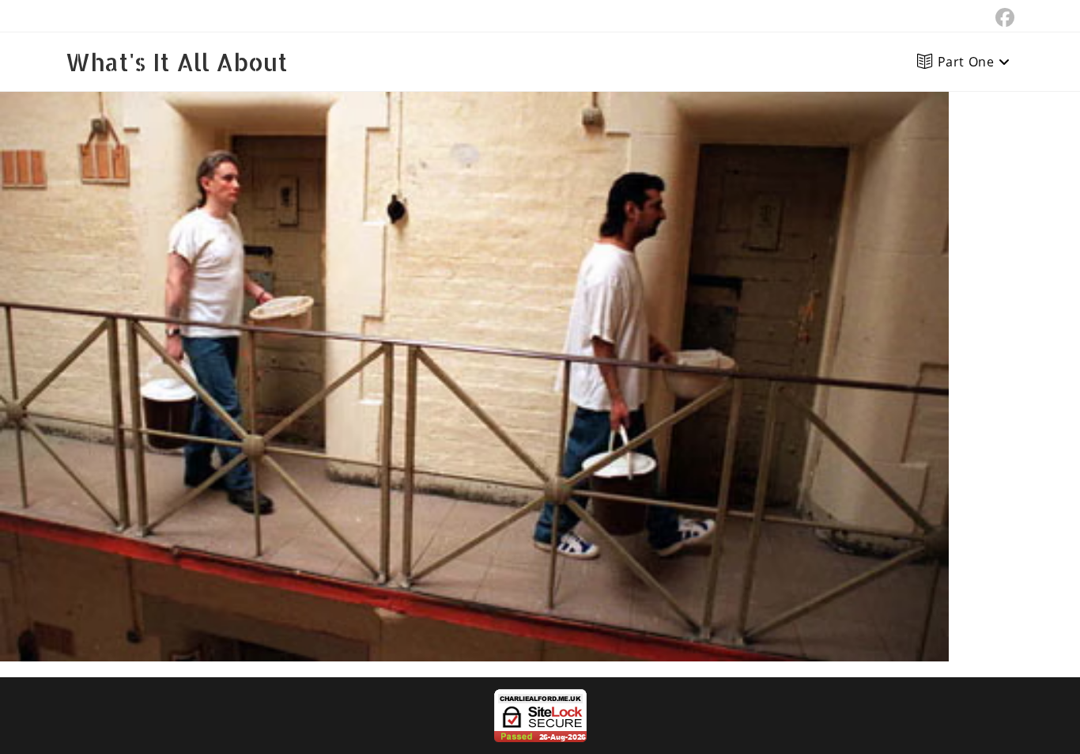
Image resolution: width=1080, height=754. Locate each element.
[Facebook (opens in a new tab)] (1002, 17)
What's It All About (177, 62)
